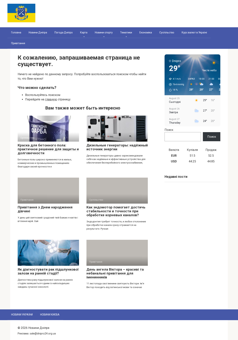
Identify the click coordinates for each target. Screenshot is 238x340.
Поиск (169, 130)
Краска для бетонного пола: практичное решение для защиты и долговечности (48, 149)
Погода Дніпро (63, 32)
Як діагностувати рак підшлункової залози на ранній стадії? (48, 271)
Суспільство (166, 32)
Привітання (18, 43)
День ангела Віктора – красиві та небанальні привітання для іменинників (115, 273)
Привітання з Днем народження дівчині (45, 209)
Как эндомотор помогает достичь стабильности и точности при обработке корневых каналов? (115, 211)
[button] (175, 84)
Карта (83, 32)
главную (51, 99)
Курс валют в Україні (194, 32)
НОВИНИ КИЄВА (50, 314)
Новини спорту (104, 32)
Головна (16, 32)
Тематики (126, 32)
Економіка (145, 32)
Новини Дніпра (38, 32)
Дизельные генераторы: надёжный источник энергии (117, 147)
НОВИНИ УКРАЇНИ (22, 314)
